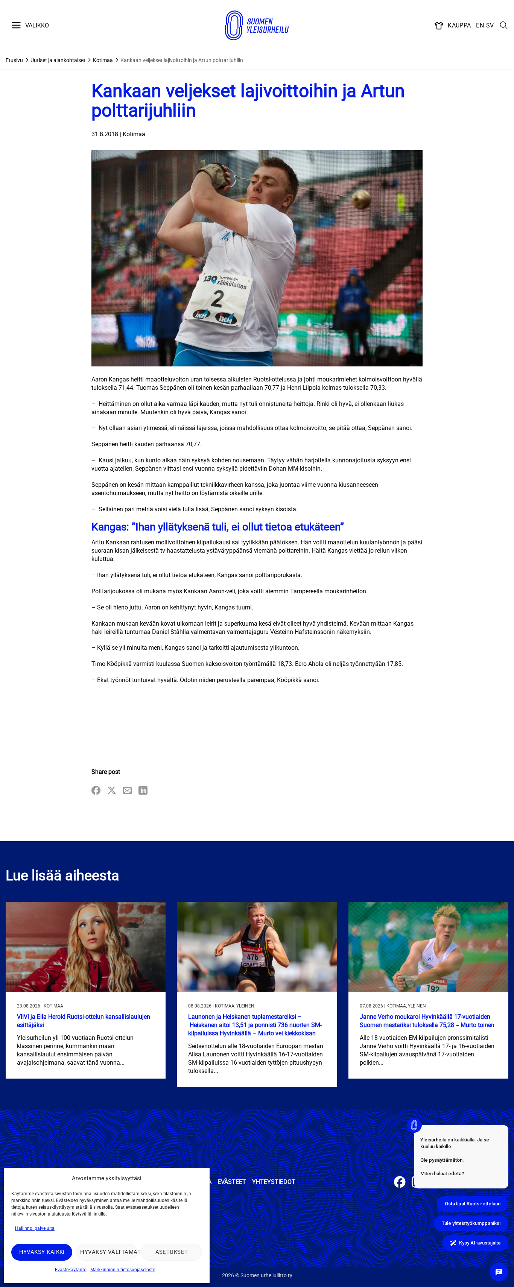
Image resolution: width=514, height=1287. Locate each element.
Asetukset (171, 1252)
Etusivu (14, 60)
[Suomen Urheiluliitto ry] (257, 25)
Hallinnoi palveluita (35, 1228)
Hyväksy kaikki (42, 1252)
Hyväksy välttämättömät (108, 1252)
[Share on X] (111, 791)
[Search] (503, 25)
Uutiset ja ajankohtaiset (57, 60)
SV (490, 25)
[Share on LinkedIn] (143, 791)
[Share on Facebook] (95, 791)
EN (480, 25)
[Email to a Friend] (127, 791)
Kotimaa (103, 60)
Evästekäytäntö (71, 1269)
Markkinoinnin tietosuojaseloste (122, 1269)
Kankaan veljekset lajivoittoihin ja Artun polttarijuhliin (181, 60)
